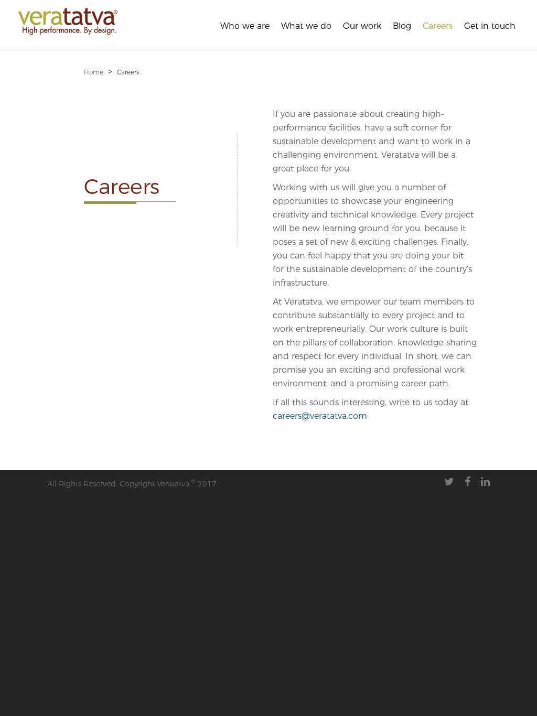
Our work (362, 26)
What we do (306, 26)
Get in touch (489, 26)
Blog (402, 26)
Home (93, 72)
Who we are (245, 26)
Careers (438, 26)
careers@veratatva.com (320, 416)
